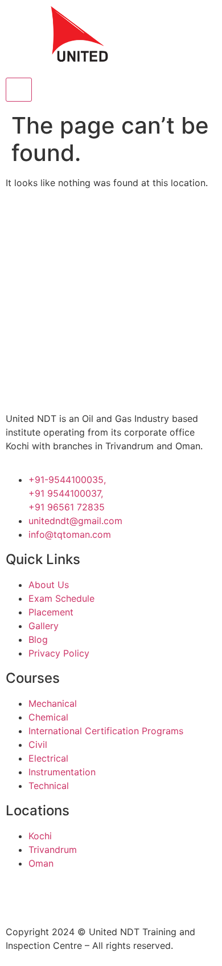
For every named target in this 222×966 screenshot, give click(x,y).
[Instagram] (51, 896)
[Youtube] (114, 896)
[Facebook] (20, 896)
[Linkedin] (82, 896)
